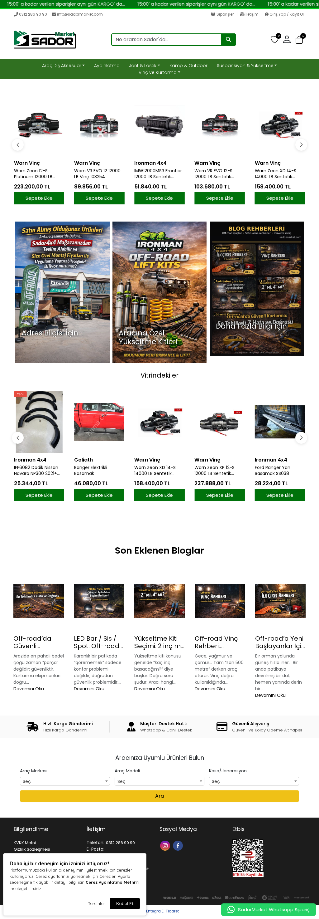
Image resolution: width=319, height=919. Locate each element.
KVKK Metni (25, 843)
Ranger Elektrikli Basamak (30, 471)
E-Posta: (95, 849)
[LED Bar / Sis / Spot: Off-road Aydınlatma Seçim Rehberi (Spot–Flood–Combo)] (99, 601)
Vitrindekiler (159, 375)
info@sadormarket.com (80, 14)
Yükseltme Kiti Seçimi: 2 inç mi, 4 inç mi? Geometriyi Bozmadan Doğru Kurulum (158, 642)
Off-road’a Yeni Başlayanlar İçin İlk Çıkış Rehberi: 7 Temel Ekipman (280, 642)
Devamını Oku (28, 689)
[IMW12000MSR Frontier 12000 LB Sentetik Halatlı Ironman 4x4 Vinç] (159, 125)
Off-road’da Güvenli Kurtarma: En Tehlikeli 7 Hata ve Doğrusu (36, 642)
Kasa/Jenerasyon (228, 771)
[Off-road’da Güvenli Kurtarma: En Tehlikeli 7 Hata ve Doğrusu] (38, 601)
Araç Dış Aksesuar (61, 65)
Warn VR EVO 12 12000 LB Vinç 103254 (97, 174)
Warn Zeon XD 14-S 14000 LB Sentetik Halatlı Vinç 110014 (275, 174)
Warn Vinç (27, 163)
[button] (299, 39)
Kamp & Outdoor (188, 65)
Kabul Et (124, 903)
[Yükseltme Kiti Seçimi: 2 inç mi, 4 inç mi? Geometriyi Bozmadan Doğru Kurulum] (159, 601)
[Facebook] (178, 845)
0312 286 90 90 (33, 14)
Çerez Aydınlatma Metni (110, 882)
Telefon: (95, 842)
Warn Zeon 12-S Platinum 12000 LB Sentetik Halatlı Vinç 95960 (35, 174)
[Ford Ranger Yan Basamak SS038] (219, 422)
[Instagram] (166, 845)
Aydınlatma (107, 65)
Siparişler (225, 14)
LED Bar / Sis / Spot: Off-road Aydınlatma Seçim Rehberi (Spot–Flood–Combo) (96, 642)
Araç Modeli (127, 771)
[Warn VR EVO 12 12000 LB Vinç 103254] (99, 125)
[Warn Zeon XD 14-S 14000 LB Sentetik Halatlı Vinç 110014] (280, 125)
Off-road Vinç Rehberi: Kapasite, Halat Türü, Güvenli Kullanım (219, 642)
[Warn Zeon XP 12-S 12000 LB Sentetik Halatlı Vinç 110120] (159, 422)
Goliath (23, 459)
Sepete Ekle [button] (39, 198)
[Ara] (228, 39)
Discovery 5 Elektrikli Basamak (276, 471)
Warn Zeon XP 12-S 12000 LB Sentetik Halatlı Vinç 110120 (154, 471)
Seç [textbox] (27, 781)
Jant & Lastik (142, 65)
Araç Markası (33, 771)
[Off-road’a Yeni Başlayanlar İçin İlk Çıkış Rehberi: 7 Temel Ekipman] (280, 601)
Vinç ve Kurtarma (158, 72)
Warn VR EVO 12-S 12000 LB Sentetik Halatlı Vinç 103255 (213, 174)
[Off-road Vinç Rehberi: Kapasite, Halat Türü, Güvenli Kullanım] (220, 601)
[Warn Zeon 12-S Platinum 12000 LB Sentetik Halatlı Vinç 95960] (39, 125)
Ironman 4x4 (150, 163)
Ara (159, 795)
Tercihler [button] (96, 903)
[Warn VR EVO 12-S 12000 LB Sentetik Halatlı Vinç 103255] (219, 125)
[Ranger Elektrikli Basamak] (39, 422)
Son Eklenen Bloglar (159, 550)
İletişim (252, 14)
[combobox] (65, 781)
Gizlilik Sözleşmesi (32, 849)
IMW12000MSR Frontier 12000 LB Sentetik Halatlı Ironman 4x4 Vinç (158, 174)
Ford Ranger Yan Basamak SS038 (212, 471)
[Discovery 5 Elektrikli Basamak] (280, 422)
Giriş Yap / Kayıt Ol (286, 14)
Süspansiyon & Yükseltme (245, 65)
